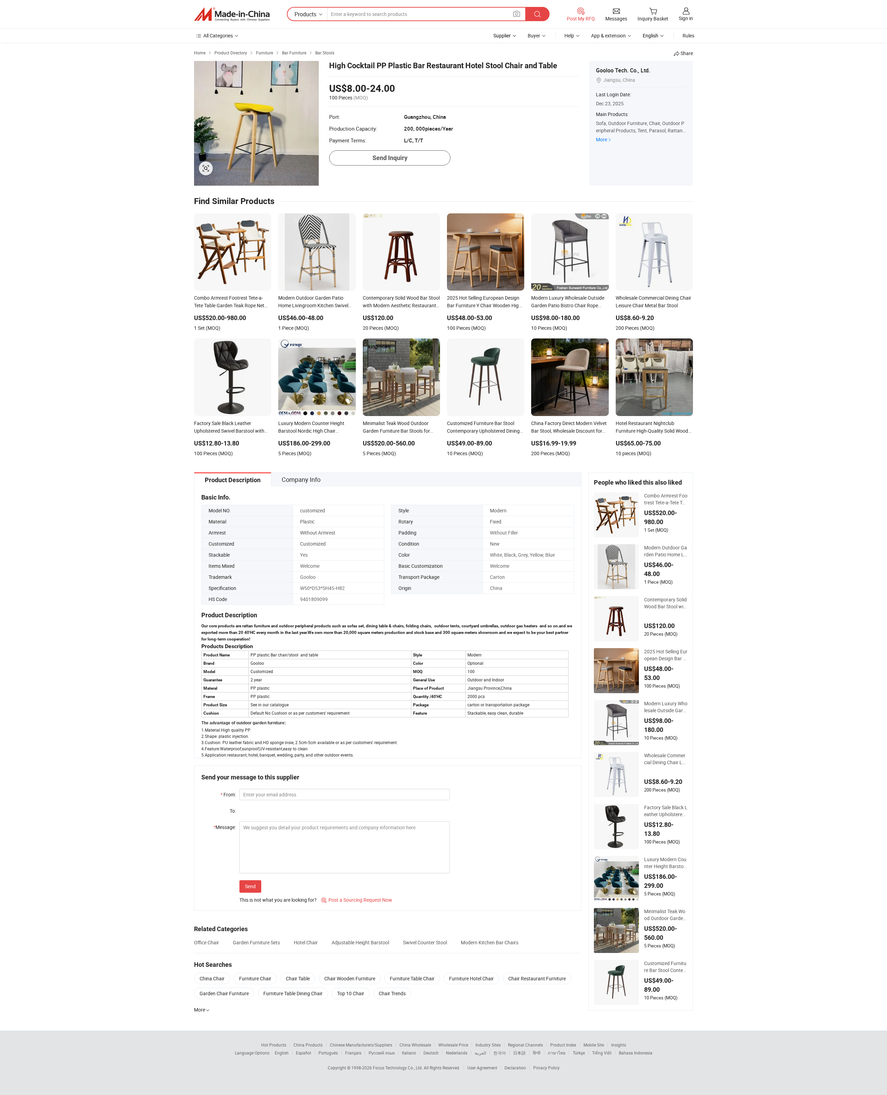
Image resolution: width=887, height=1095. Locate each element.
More (601, 139)
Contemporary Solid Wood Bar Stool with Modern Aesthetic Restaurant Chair (665, 603)
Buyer (534, 35)
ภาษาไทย (556, 1053)
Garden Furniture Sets (256, 942)
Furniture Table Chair (412, 978)
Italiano (409, 1053)
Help (569, 35)
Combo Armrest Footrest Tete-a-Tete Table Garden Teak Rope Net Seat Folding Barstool (665, 499)
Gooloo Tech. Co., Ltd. (623, 70)
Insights (618, 1045)
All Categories (218, 35)
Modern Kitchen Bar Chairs (489, 942)
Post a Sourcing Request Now (356, 900)
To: (233, 810)
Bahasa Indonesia (635, 1053)
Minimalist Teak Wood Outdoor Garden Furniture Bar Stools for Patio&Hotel (665, 915)
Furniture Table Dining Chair (293, 993)
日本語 (519, 1053)
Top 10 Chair (350, 993)
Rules (688, 35)
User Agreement (482, 1067)
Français (353, 1053)
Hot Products (273, 1045)
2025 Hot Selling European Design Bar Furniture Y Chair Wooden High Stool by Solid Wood (665, 655)
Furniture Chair (255, 978)
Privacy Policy (546, 1067)
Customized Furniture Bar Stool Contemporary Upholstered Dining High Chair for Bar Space (665, 967)
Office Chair (206, 942)
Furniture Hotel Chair (471, 978)
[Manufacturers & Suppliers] (232, 14)
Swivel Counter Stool (425, 942)
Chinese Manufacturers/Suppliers (361, 1045)
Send (250, 886)
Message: (224, 827)
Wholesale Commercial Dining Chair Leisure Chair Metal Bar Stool (665, 759)
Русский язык (382, 1053)
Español (303, 1053)
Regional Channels (525, 1045)
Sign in (686, 18)
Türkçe (579, 1053)
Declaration (515, 1067)
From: (228, 794)
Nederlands (456, 1053)
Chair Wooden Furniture (349, 978)
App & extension (608, 35)
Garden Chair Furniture (224, 993)
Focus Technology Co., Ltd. (398, 1067)
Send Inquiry (389, 157)
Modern (498, 510)
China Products (308, 1045)
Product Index (563, 1045)
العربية (480, 1053)
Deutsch (431, 1053)
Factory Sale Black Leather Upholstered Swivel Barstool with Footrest (665, 811)
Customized (313, 543)
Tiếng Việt (602, 1053)
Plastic (307, 521)
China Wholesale (415, 1045)
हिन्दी (537, 1053)
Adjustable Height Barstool (360, 942)
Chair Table (298, 978)
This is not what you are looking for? (278, 900)
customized (312, 510)
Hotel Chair (306, 942)
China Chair (212, 978)
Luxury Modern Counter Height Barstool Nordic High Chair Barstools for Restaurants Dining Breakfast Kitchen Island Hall (665, 863)
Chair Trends (392, 993)
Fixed (495, 521)
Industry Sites (488, 1045)
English (282, 1053)
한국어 (499, 1053)
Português (328, 1053)
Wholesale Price (453, 1045)
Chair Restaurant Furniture (537, 978)
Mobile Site (593, 1045)
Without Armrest (317, 532)
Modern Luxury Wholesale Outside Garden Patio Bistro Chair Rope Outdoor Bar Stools (665, 707)
